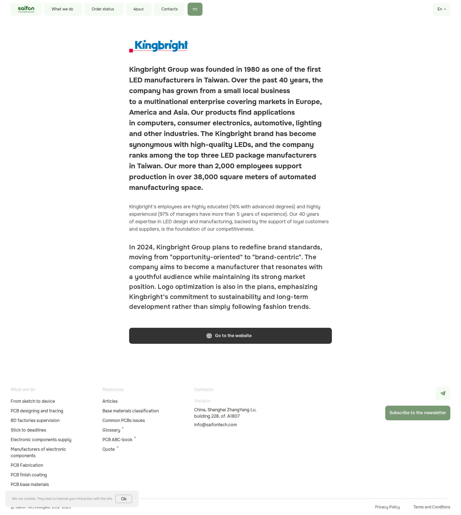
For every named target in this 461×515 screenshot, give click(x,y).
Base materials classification (130, 411)
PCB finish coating (29, 475)
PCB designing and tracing (37, 411)
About (138, 9)
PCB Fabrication (27, 465)
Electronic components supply (41, 439)
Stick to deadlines (28, 430)
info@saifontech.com (215, 425)
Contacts (169, 9)
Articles (110, 401)
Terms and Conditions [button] (432, 507)
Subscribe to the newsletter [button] (418, 413)
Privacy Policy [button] (387, 507)
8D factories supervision (35, 420)
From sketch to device (33, 401)
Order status (103, 9)
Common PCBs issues (123, 420)
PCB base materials (30, 484)
